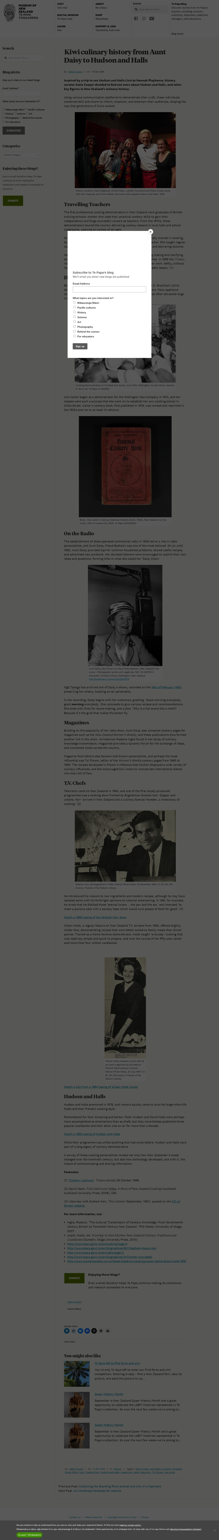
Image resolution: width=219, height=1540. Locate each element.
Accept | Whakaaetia (29, 1534)
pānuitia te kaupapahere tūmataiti (185, 1529)
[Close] (150, 231)
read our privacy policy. (130, 1525)
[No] (214, 1530)
